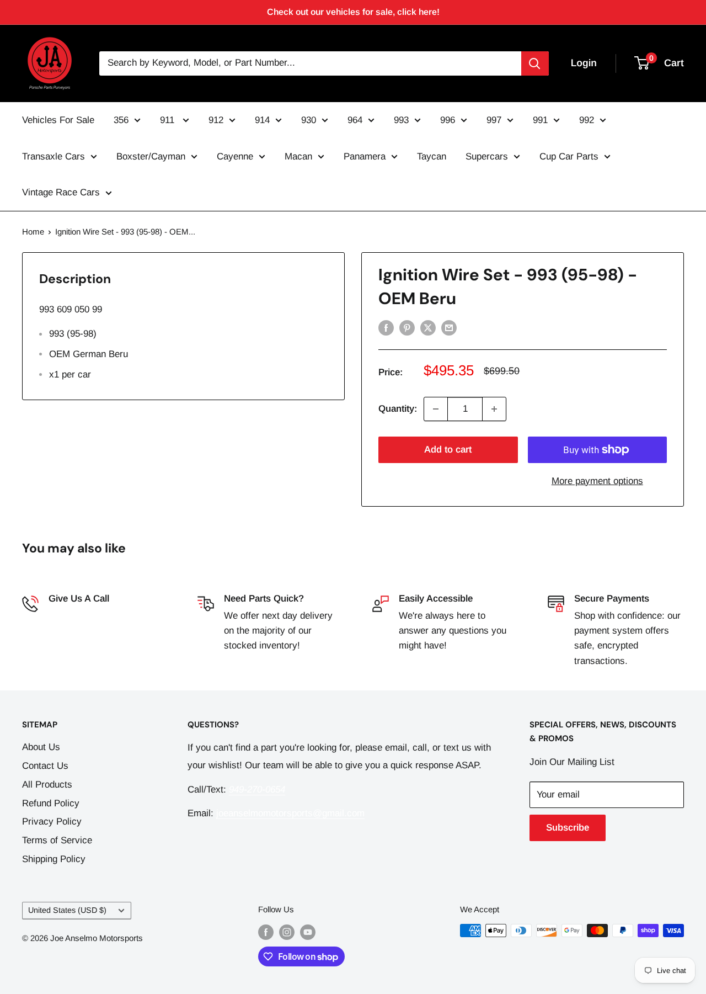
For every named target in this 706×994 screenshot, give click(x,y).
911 (168, 120)
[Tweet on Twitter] (428, 327)
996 (447, 120)
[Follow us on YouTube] (307, 932)
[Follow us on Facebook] (266, 932)
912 (215, 120)
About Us (41, 747)
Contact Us (45, 766)
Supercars (487, 156)
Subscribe (567, 827)
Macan (298, 156)
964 (354, 120)
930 (308, 120)
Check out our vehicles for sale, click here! (353, 12)
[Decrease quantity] (435, 409)
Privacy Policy (52, 821)
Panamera (365, 156)
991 (540, 120)
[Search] (535, 63)
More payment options (597, 481)
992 (586, 120)
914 (262, 120)
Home (33, 231)
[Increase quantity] (494, 409)
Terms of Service (57, 840)
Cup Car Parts (568, 156)
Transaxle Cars (53, 156)
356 (121, 120)
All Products (47, 784)
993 (401, 120)
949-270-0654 (77, 615)
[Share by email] (449, 327)
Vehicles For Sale (58, 120)
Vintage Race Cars (61, 192)
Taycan (431, 156)
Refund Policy (50, 803)
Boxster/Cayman (150, 156)
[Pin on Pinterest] (407, 327)
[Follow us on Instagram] (287, 932)
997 (493, 120)
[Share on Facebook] (386, 327)
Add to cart (448, 449)
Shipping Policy (53, 859)
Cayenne (235, 156)
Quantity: (397, 408)
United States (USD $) (67, 910)
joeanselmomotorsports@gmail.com (290, 813)
